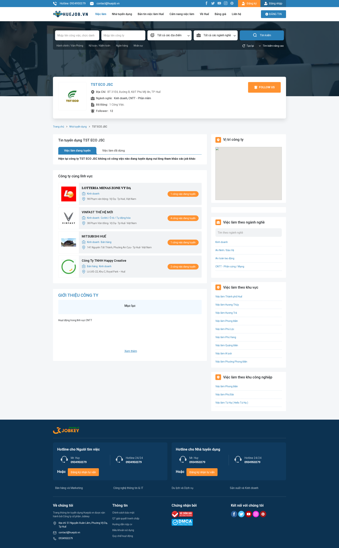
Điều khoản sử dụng (123, 530)
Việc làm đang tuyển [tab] (77, 150)
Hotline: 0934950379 (73, 3)
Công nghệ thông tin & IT (128, 488)
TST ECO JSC (102, 84)
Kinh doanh (93, 193)
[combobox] (169, 35)
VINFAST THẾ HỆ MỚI (97, 212)
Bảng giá (220, 14)
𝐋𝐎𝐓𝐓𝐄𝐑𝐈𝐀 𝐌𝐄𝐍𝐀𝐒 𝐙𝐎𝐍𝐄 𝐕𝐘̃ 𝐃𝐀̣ (106, 188)
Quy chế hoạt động (122, 536)
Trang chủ (58, 126)
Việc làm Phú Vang (225, 337)
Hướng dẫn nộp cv (122, 524)
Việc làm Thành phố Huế (228, 296)
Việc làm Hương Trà (226, 312)
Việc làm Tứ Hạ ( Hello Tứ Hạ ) (231, 402)
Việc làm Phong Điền (226, 321)
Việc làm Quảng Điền (226, 345)
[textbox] (169, 35)
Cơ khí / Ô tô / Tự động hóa (115, 217)
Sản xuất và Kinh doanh (244, 488)
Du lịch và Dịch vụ (182, 488)
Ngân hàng (122, 45)
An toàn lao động (224, 258)
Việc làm (100, 14)
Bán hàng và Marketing (69, 488)
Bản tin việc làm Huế (151, 14)
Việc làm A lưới (223, 353)
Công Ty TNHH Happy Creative (104, 260)
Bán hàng (106, 242)
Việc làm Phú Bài (224, 394)
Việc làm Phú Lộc (224, 329)
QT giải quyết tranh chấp (125, 518)
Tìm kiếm (265, 35)
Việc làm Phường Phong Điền (231, 361)
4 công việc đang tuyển (183, 218)
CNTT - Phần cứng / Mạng (229, 266)
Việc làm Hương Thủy (227, 304)
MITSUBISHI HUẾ (94, 236)
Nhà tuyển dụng (122, 14)
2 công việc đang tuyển (183, 266)
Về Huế (204, 14)
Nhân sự (138, 45)
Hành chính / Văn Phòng (69, 45)
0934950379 (66, 538)
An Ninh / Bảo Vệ (224, 250)
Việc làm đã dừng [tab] (113, 150)
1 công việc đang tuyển (183, 194)
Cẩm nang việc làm (182, 14)
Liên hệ (236, 14)
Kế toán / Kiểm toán (99, 45)
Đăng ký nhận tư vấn (83, 472)
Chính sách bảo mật (123, 512)
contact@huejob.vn (108, 3)
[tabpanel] (130, 159)
